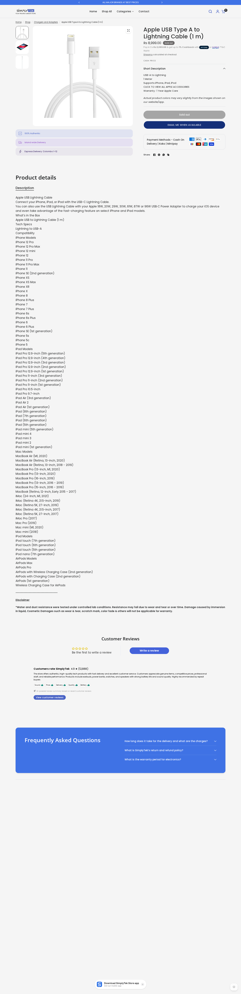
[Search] (210, 11)
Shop (27, 22)
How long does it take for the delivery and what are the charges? (166, 741)
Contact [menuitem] (144, 11)
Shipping (147, 54)
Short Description (154, 68)
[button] (184, 125)
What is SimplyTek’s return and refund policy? (154, 750)
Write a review (149, 651)
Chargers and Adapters (46, 22)
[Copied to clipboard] (168, 155)
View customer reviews (49, 697)
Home (18, 22)
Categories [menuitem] (124, 11)
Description (25, 188)
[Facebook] (154, 155)
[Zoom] (128, 30)
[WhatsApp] (164, 155)
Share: (147, 155)
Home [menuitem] (93, 11)
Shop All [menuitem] (107, 11)
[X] (159, 155)
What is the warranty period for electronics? (153, 759)
